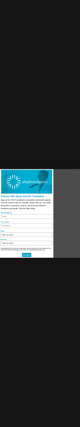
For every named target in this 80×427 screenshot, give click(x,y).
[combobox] (26, 235)
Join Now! (27, 255)
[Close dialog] (78, 171)
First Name (5, 222)
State (2, 231)
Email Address (6, 213)
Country (3, 239)
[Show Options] (51, 235)
